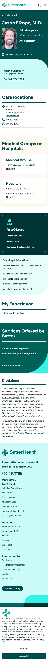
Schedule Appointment (12, 488)
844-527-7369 (16, 79)
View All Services (11, 365)
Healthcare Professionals (13, 564)
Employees (7, 560)
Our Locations (8, 497)
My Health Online (10, 501)
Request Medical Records (13, 511)
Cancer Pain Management (15, 348)
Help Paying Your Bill (11, 515)
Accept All (23, 656)
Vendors (5, 574)
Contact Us (8, 480)
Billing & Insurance (10, 506)
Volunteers (7, 578)
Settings (24, 648)
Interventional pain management (19, 353)
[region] (24, 635)
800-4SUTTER (12, 473)
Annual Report (10, 531)
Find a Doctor (8, 492)
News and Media (11, 569)
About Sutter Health (11, 526)
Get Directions (12, 115)
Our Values (7, 549)
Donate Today (12, 588)
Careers (5, 540)
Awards (5, 535)
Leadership (7, 544)
